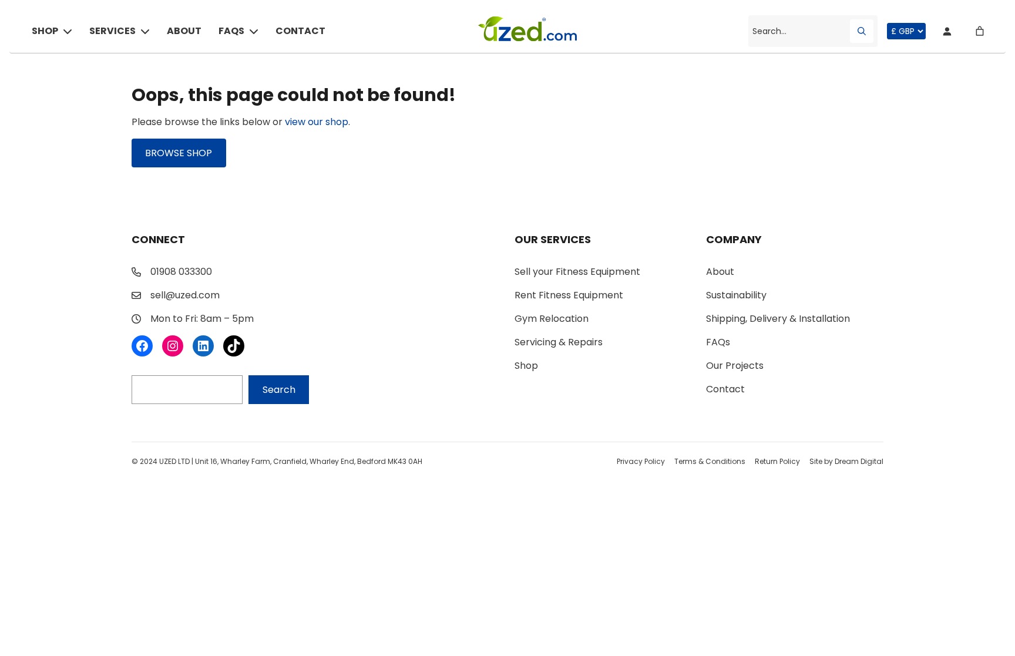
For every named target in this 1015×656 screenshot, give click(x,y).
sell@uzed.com (185, 295)
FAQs (231, 31)
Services (112, 31)
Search (279, 389)
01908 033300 (181, 271)
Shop (45, 31)
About (184, 31)
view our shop (316, 122)
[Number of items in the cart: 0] (980, 31)
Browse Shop (178, 153)
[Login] (947, 31)
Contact (300, 31)
